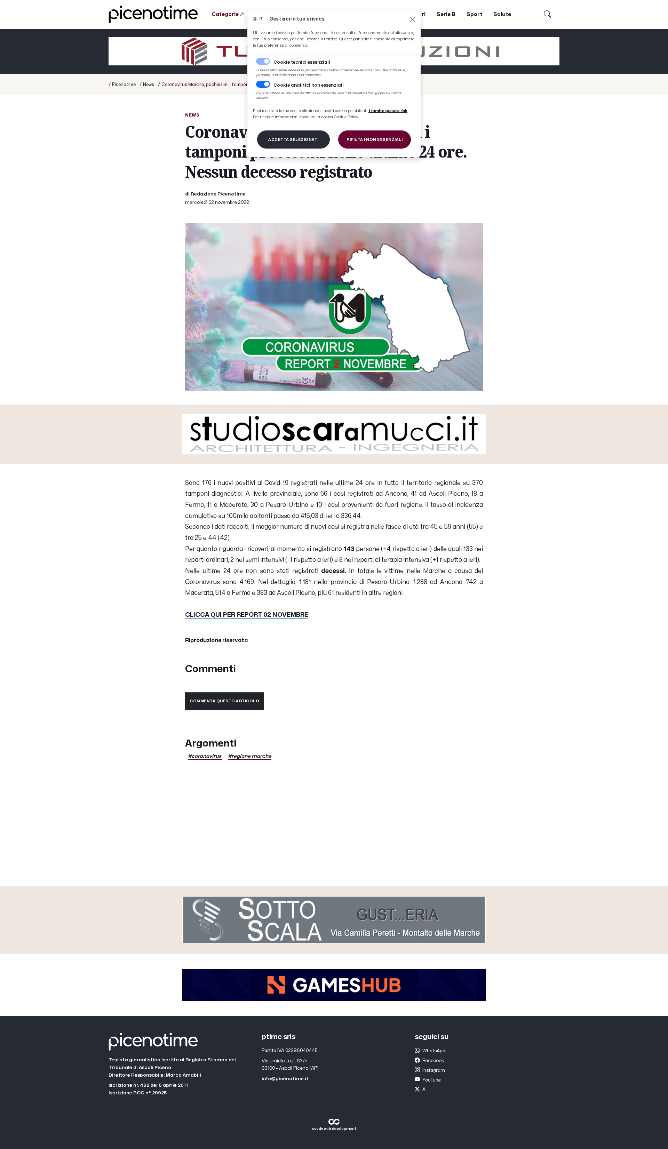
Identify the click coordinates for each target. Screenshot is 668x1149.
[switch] (263, 84)
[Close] (412, 19)
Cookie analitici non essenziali (308, 85)
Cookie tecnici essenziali (301, 62)
